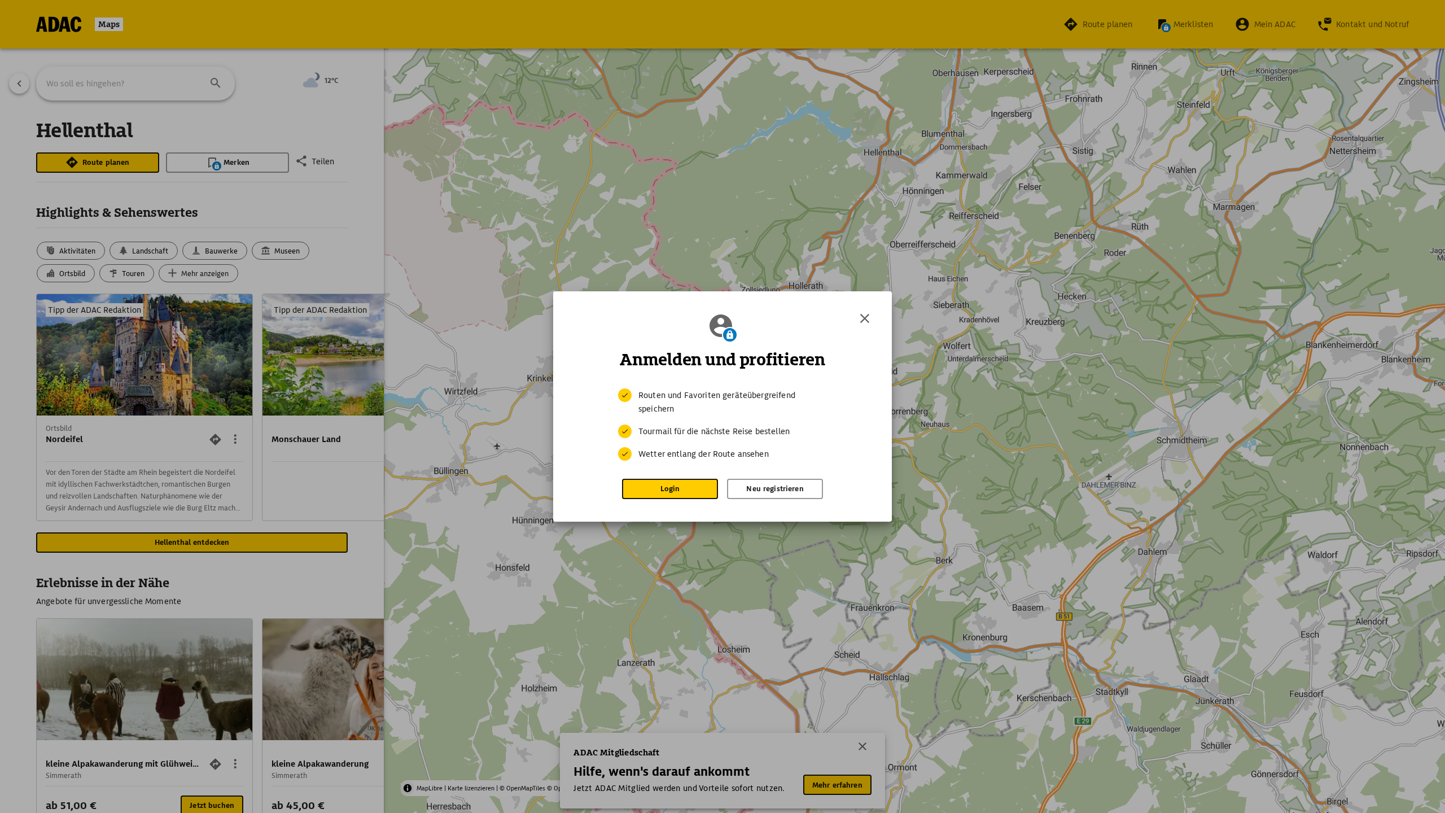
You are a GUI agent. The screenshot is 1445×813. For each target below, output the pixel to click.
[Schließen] (864, 318)
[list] (722, 424)
